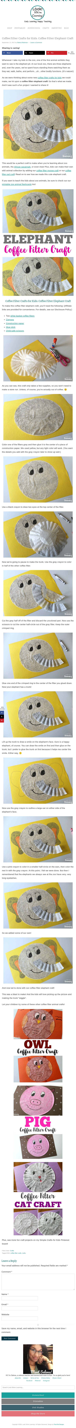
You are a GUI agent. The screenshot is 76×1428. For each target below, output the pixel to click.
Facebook (29, 1381)
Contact (25, 1378)
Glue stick (10, 327)
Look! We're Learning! (38, 14)
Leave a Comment (36, 42)
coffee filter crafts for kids (50, 77)
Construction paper (15, 323)
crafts (24, 1253)
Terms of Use (35, 1378)
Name (5, 1294)
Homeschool (38, 1395)
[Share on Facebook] (2, 713)
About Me (18, 1378)
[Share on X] (2, 717)
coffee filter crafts (16, 1253)
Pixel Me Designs (59, 1424)
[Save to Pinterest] (2, 720)
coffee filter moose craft (47, 170)
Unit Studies (38, 1407)
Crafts (12, 1250)
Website (5, 1314)
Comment (6, 1272)
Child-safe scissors (15, 331)
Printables (38, 1401)
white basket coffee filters (22, 316)
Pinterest (37, 1381)
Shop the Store (38, 1413)
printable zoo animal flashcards (17, 184)
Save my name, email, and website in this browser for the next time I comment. (33, 1330)
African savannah (22, 167)
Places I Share (56, 1378)
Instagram (46, 1381)
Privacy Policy (45, 1378)
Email (4, 1304)
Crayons (10, 319)
